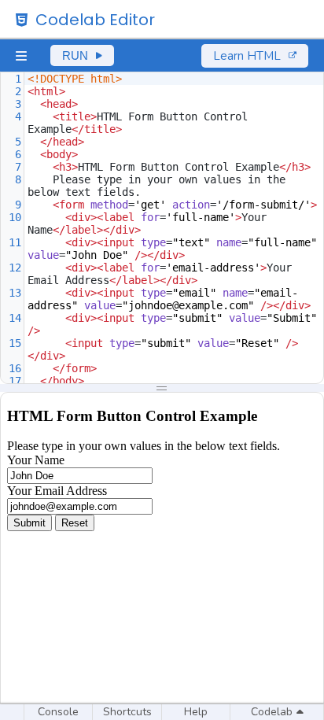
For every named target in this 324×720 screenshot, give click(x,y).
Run (75, 55)
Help (196, 711)
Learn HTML (247, 56)
